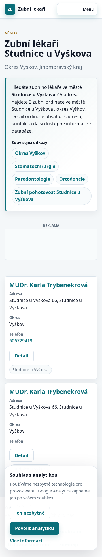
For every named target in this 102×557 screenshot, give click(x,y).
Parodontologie (32, 179)
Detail (21, 356)
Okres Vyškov (30, 153)
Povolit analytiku (34, 528)
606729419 (20, 341)
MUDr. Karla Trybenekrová (48, 285)
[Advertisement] (51, 243)
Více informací (26, 541)
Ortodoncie (72, 179)
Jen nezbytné (29, 513)
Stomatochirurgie (35, 166)
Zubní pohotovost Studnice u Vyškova (47, 196)
